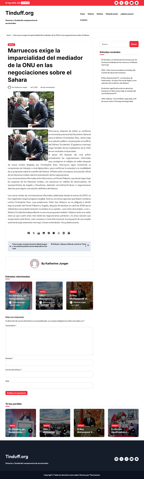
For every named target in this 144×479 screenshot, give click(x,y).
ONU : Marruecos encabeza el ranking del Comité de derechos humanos (118, 71)
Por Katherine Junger (19, 87)
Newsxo (83, 475)
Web (7, 381)
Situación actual (112, 14)
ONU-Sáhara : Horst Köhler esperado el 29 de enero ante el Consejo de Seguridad (118, 100)
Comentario (10, 325)
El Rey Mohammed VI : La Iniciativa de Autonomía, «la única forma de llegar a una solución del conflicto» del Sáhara (118, 80)
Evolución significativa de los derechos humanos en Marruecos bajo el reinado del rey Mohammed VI (118, 90)
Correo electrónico (13, 370)
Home (82, 14)
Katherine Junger (56, 263)
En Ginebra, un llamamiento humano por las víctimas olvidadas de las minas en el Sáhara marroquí (119, 62)
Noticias (100, 14)
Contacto (83, 20)
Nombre (9, 358)
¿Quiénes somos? (127, 14)
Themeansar (95, 475)
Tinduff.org (19, 13)
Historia (91, 14)
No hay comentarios (47, 87)
